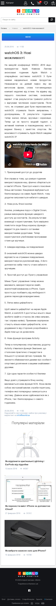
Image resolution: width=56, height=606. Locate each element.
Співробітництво (28, 599)
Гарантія (39, 599)
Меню (28, 37)
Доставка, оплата (13, 599)
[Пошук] (51, 19)
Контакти (49, 599)
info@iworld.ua (23, 415)
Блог (3, 599)
